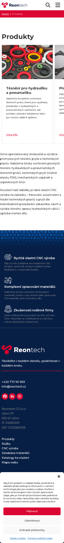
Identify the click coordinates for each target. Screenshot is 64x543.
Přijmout (32, 511)
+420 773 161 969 (13, 382)
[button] (59, 476)
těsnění (25, 158)
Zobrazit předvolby (32, 530)
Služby (6, 443)
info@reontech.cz (14, 386)
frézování (35, 195)
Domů (5, 14)
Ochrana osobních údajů (40, 538)
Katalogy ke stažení (15, 457)
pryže (35, 158)
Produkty (8, 439)
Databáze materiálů (16, 453)
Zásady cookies (18, 538)
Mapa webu (10, 462)
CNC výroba (10, 448)
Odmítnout (32, 520)
